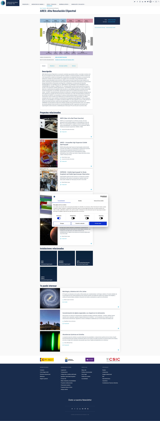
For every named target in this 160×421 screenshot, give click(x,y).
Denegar (62, 223)
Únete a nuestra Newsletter (80, 400)
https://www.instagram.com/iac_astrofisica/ (140, 1)
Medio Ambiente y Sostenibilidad (68, 380)
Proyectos (44, 8)
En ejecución (64, 131)
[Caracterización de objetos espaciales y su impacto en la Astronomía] (118, 328)
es (153, 1)
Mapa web (84, 370)
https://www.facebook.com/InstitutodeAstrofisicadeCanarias (137, 1)
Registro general (44, 378)
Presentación (25, 4)
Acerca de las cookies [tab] (99, 200)
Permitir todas (98, 223)
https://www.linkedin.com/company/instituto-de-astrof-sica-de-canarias (142, 1)
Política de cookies (86, 376)
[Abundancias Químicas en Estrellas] (118, 350)
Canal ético (105, 380)
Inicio (41, 8)
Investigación (112, 19)
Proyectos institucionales (67, 383)
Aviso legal (84, 374)
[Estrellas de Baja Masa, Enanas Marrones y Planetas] (91, 243)
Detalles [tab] (80, 200)
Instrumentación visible (110, 27)
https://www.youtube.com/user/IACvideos (145, 1)
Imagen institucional (107, 374)
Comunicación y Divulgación (77, 4)
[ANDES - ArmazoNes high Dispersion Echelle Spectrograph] (91, 166)
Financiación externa (65, 385)
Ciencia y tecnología (51, 4)
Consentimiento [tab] (61, 200)
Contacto (42, 370)
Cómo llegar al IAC (44, 372)
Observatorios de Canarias (37, 4)
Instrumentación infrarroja (100, 27)
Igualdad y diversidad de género (68, 376)
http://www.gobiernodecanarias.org (69, 359)
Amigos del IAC (64, 389)
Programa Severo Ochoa (66, 387)
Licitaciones (105, 372)
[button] (66, 37)
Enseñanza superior (63, 4)
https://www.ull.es (90, 359)
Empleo (104, 370)
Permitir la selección (80, 223)
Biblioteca (42, 376)
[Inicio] (3, 3)
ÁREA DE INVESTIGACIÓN (61, 57)
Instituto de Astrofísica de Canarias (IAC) (64, 59)
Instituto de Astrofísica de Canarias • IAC (12, 3)
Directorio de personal (45, 374)
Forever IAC (63, 378)
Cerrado (65, 302)
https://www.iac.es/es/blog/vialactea (150, 1)
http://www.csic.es (113, 359)
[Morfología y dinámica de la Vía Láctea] (118, 307)
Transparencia (64, 372)
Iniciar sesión (156, 1)
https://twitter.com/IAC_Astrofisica (134, 1)
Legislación (63, 370)
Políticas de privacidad (87, 372)
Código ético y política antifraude (68, 374)
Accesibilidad (85, 378)
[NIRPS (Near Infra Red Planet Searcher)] (91, 136)
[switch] (73, 218)
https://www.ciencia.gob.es (47, 359)
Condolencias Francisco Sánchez (110, 383)
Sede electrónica (106, 378)
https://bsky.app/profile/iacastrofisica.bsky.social (147, 1)
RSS (103, 376)
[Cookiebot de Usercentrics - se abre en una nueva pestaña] (101, 197)
